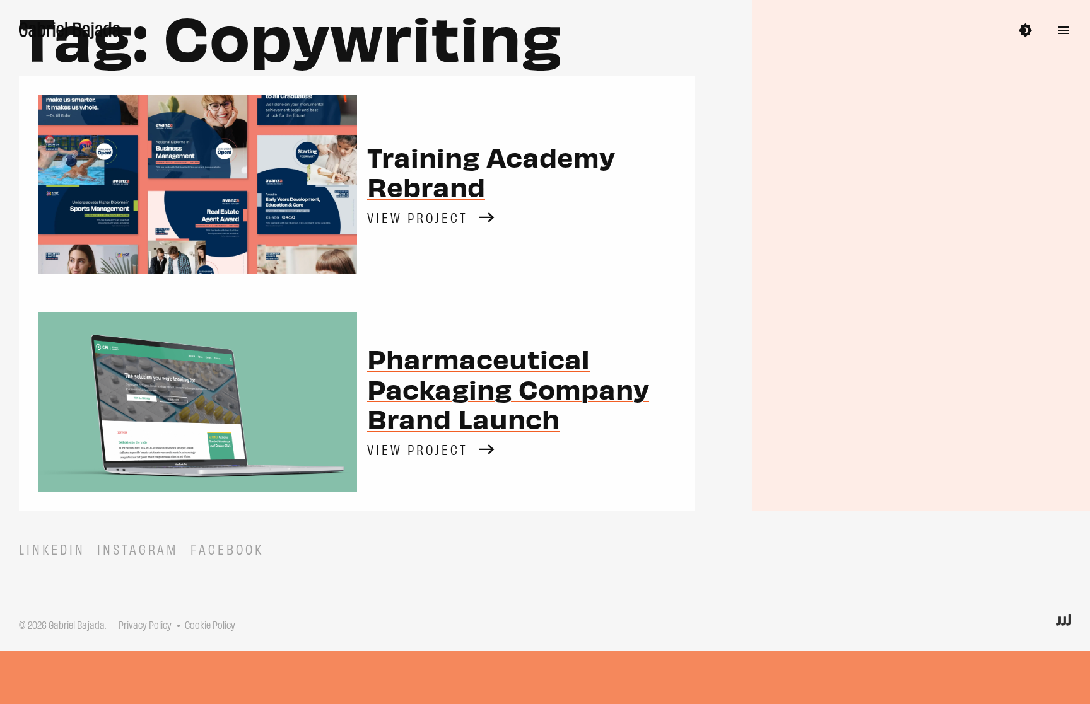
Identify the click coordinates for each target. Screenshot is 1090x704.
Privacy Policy (145, 624)
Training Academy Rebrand (491, 171)
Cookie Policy (210, 624)
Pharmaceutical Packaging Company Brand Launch (508, 388)
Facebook (227, 548)
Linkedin (52, 548)
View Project (417, 217)
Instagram (138, 548)
